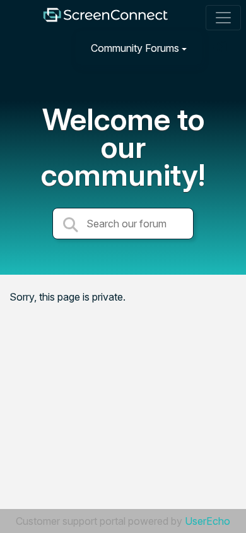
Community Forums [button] (135, 48)
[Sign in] (221, 47)
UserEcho (207, 521)
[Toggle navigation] (223, 17)
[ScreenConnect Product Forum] (105, 18)
